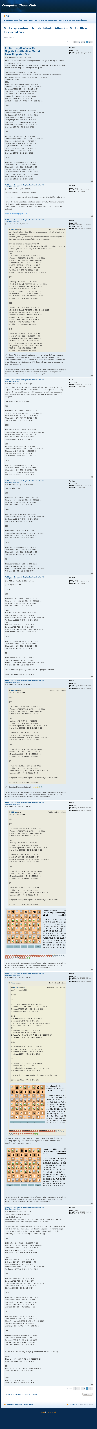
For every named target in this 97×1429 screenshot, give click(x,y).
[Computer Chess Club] (19, 6)
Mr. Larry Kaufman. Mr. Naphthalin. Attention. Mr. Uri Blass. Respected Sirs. (46, 30)
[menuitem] (6, 16)
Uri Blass (14, 230)
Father (13, 983)
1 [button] (76, 42)
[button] (74, 42)
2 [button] (79, 42)
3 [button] (81, 42)
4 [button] (84, 42)
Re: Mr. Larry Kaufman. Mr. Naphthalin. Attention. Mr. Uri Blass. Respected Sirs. (22, 51)
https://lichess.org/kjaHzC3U (16, 214)
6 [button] (89, 42)
